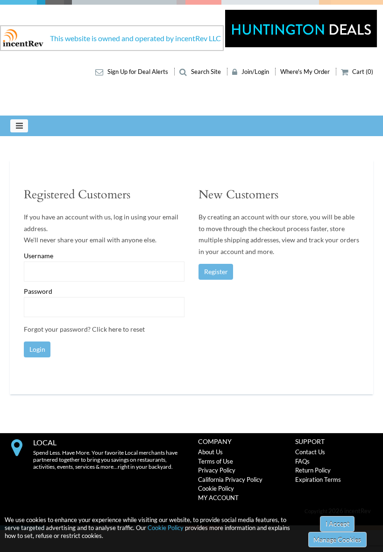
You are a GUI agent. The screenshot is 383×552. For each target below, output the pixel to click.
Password (38, 291)
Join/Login (255, 71)
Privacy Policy (216, 470)
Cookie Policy (165, 527)
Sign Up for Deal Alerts (138, 71)
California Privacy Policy (230, 479)
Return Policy (313, 470)
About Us (210, 452)
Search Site (206, 71)
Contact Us (310, 452)
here (114, 329)
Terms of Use (215, 461)
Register (216, 272)
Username (38, 256)
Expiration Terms (318, 479)
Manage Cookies (337, 540)
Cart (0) (362, 71)
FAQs (302, 461)
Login (37, 349)
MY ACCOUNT (218, 497)
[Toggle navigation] (19, 125)
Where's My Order (305, 71)
